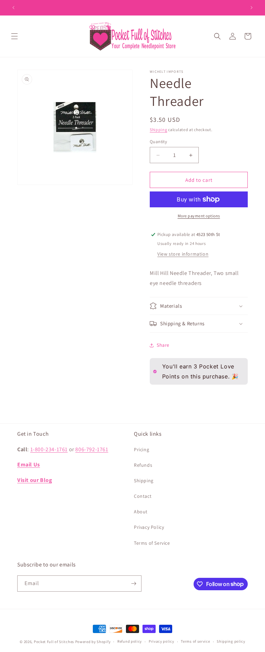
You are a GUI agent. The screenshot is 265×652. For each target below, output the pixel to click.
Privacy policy (161, 641)
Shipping (158, 129)
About (141, 511)
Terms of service (195, 641)
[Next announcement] (251, 7)
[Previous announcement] (13, 7)
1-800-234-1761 (49, 449)
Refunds (143, 465)
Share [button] (163, 345)
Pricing (141, 449)
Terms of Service (152, 543)
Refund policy (129, 641)
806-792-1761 (91, 449)
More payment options (199, 215)
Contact (142, 496)
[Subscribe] (133, 583)
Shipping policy (231, 641)
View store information (182, 254)
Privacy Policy (149, 527)
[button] (14, 36)
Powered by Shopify (93, 641)
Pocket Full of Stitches (54, 641)
